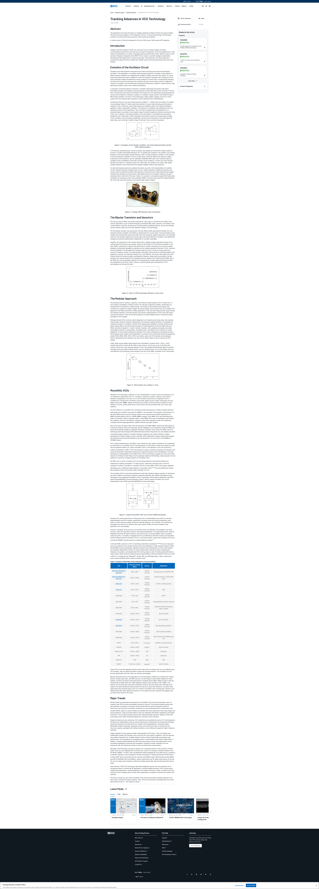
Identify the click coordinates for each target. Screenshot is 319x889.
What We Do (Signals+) (142, 848)
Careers (137, 841)
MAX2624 (119, 573)
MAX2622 (115, 571)
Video (119, 794)
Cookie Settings (239, 885)
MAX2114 (119, 590)
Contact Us (138, 864)
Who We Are (139, 838)
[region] (159, 885)
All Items (112, 794)
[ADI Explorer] (203, 6)
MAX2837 (119, 625)
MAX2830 (119, 619)
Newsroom (138, 844)
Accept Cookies (251, 885)
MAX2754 (119, 584)
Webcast (125, 794)
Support (164, 838)
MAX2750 (115, 577)
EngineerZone (166, 841)
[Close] (316, 885)
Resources (165, 844)
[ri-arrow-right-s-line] (210, 812)
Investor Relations (140, 851)
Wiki (163, 848)
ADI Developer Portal (168, 854)
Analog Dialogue (167, 851)
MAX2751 (122, 577)
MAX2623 (122, 571)
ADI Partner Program (141, 861)
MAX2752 (119, 579)
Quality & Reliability (141, 854)
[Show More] (193, 81)
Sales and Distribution (141, 858)
